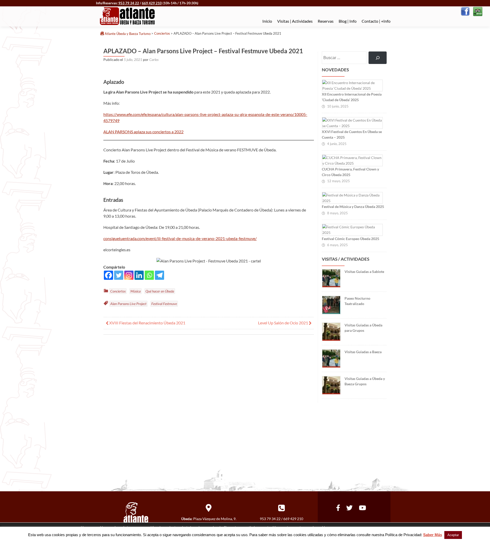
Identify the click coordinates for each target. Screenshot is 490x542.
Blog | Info (348, 21)
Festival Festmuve (164, 303)
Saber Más (432, 535)
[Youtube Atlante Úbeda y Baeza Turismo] (362, 507)
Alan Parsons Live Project (128, 303)
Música (135, 291)
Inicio (267, 21)
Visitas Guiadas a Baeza (363, 352)
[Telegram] (159, 275)
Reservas (326, 21)
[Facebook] (108, 275)
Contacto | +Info (376, 21)
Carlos (153, 59)
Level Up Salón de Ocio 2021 (283, 322)
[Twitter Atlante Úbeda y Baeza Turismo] (349, 507)
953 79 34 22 (128, 3)
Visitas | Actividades (295, 21)
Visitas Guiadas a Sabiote (364, 271)
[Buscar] (378, 57)
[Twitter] (118, 275)
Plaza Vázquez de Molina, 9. (214, 519)
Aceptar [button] (453, 535)
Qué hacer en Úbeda (159, 291)
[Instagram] (128, 275)
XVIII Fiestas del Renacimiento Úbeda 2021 (146, 322)
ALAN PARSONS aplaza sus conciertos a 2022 (143, 131)
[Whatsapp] (149, 275)
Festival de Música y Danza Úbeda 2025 (353, 206)
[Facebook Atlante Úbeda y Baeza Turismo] (465, 10)
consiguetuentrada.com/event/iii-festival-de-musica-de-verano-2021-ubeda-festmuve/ (180, 238)
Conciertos (118, 291)
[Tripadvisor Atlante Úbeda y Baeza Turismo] (477, 10)
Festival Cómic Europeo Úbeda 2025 (350, 238)
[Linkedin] (139, 275)
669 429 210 (152, 3)
